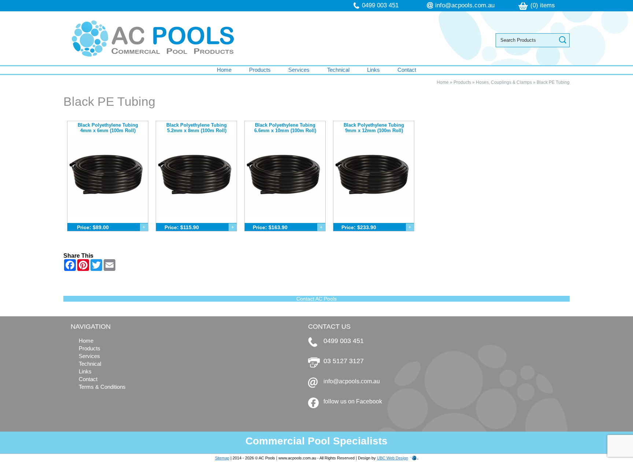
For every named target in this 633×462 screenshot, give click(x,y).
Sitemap (222, 458)
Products (260, 70)
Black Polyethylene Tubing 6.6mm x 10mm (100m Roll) (285, 127)
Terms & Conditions (102, 387)
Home (224, 70)
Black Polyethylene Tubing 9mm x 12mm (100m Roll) (374, 127)
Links (373, 70)
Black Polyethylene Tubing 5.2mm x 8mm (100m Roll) (196, 127)
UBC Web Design (392, 458)
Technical (338, 70)
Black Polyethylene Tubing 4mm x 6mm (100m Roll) (108, 127)
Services (299, 70)
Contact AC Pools (316, 299)
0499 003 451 (380, 5)
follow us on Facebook (352, 401)
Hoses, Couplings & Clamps (504, 82)
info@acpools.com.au (465, 5)
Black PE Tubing (553, 82)
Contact (406, 70)
